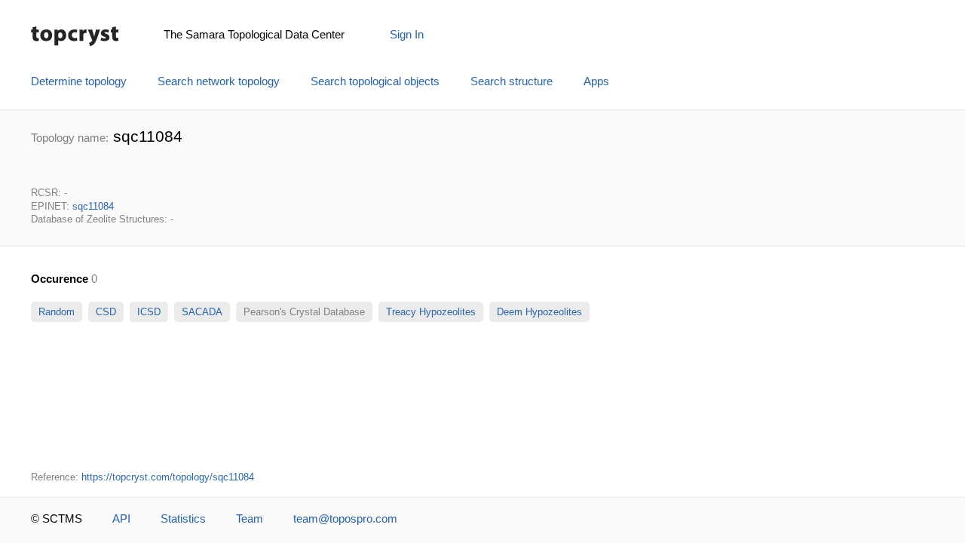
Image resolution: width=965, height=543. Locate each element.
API (121, 519)
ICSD (149, 312)
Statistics (183, 519)
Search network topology (219, 81)
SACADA (202, 312)
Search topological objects (375, 81)
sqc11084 (93, 206)
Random (56, 312)
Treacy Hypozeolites (431, 312)
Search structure (511, 81)
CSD (106, 312)
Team (249, 519)
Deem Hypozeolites (539, 312)
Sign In (407, 35)
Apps (596, 81)
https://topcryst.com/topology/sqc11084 (167, 477)
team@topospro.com (345, 519)
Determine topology (79, 81)
